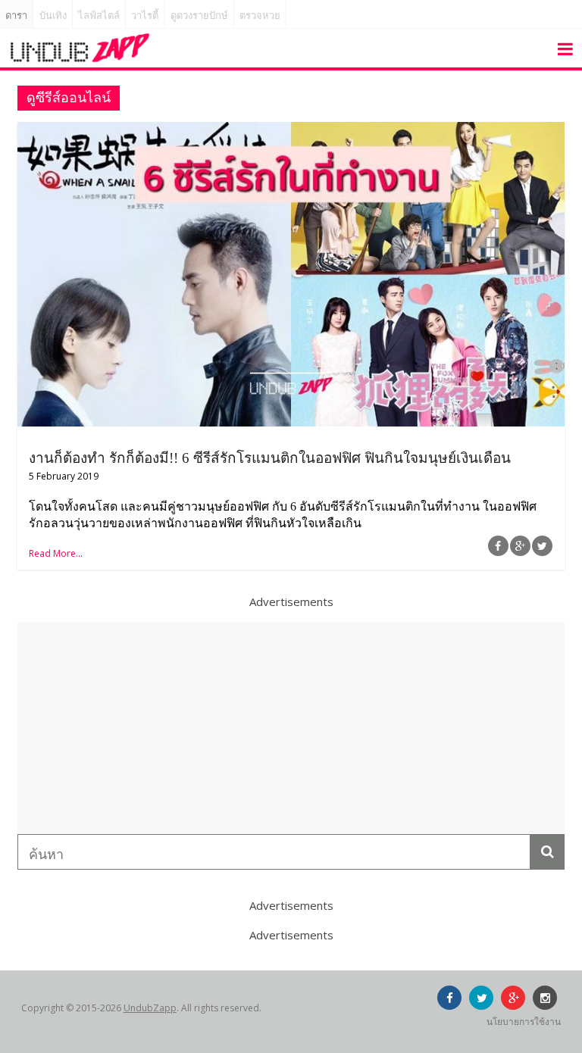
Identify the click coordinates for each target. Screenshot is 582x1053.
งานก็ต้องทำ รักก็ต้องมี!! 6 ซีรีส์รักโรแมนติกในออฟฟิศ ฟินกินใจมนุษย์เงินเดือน (270, 458)
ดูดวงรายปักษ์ (199, 15)
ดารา (16, 15)
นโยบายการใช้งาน (524, 1021)
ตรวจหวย (259, 15)
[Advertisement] (291, 728)
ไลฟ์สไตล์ (99, 15)
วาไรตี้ (144, 15)
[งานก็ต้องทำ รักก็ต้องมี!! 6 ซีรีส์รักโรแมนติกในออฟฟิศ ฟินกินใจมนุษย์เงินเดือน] (291, 131)
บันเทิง (53, 15)
